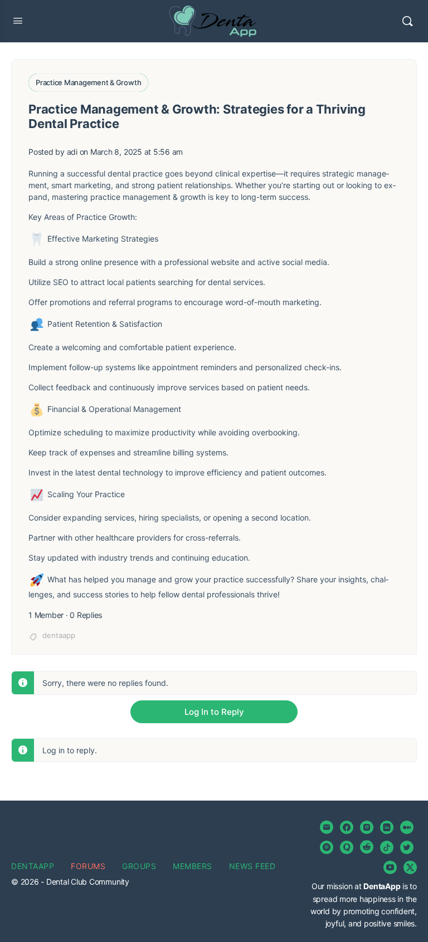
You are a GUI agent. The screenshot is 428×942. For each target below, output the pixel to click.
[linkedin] (386, 827)
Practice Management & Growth (88, 82)
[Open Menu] (18, 20)
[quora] (346, 847)
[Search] (407, 21)
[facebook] (346, 827)
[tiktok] (386, 847)
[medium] (407, 827)
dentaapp (58, 635)
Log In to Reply (214, 711)
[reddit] (366, 847)
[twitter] (407, 847)
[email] (326, 827)
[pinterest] (326, 847)
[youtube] (390, 867)
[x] (410, 867)
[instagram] (366, 827)
